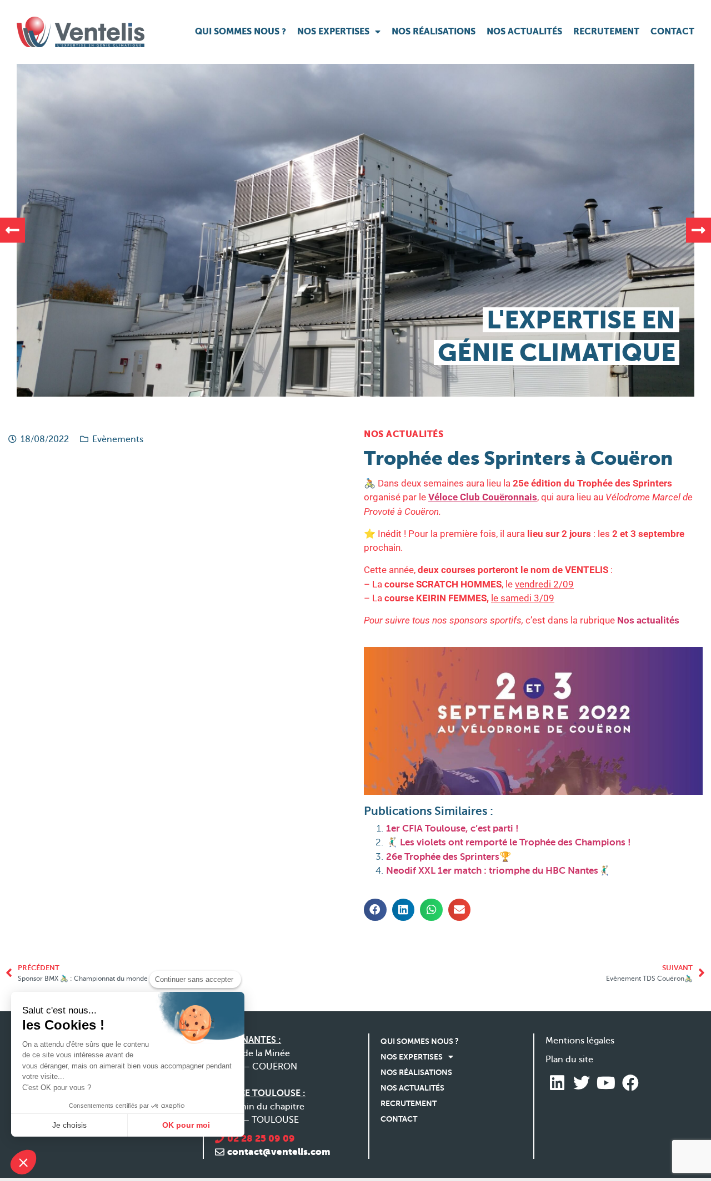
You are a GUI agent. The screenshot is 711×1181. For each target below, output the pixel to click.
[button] (12, 229)
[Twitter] (581, 1082)
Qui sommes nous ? (240, 31)
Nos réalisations (433, 31)
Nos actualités (524, 31)
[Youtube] (606, 1082)
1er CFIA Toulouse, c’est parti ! (452, 828)
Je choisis (69, 1125)
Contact (672, 31)
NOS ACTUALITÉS (403, 434)
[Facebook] (630, 1082)
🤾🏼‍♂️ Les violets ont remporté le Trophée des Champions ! (508, 842)
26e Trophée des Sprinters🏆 (448, 856)
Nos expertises (333, 31)
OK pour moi (186, 1125)
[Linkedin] (557, 1082)
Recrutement (606, 31)
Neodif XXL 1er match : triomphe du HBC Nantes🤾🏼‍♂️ (498, 870)
